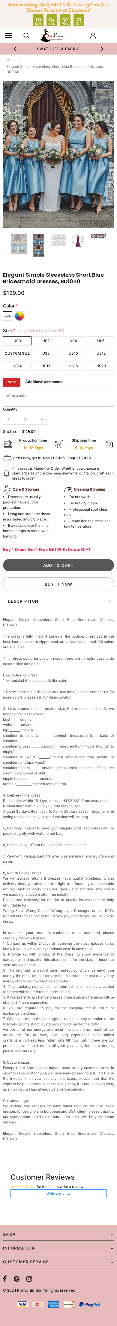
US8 (46, 353)
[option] (59, 48)
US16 (46, 366)
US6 (101, 341)
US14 (17, 366)
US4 (73, 341)
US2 (46, 341)
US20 (101, 366)
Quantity (10, 409)
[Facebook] (5, 1279)
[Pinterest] (17, 1279)
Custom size (17, 353)
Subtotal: (11, 431)
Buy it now (59, 584)
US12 (101, 353)
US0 (17, 341)
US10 (73, 353)
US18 (73, 366)
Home (11, 59)
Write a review (58, 1193)
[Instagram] (29, 1279)
